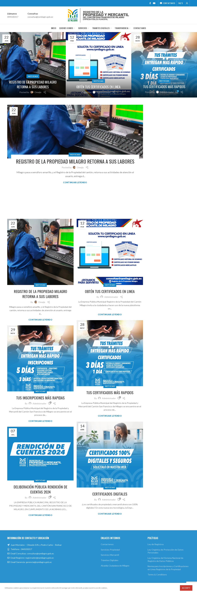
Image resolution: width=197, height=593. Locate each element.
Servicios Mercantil (110, 555)
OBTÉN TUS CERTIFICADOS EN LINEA (98, 86)
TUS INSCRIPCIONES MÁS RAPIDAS (40, 397)
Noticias (33, 76)
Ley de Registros (156, 544)
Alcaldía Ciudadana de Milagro (115, 565)
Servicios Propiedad (110, 549)
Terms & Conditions (157, 574)
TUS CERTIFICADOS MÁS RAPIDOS (164, 86)
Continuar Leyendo (75, 182)
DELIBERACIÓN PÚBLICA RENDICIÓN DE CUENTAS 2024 (40, 489)
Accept (186, 588)
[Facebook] (150, 3)
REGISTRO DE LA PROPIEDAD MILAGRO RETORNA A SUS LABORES (32, 84)
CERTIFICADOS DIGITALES (109, 494)
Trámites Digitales (109, 560)
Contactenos (107, 544)
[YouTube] (154, 3)
